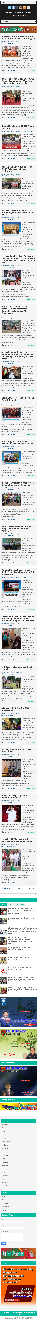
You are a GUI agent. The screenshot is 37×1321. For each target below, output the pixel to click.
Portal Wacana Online (18, 12)
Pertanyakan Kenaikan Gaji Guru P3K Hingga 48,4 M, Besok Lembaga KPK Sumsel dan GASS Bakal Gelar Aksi (18, 259)
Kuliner (4, 1138)
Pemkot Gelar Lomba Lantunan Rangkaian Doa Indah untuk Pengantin (16, 528)
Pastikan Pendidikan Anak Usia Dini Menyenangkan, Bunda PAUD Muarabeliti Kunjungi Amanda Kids (18, 618)
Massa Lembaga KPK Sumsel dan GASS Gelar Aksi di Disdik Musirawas (17, 169)
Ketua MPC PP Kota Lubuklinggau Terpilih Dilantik (17, 399)
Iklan (3, 1131)
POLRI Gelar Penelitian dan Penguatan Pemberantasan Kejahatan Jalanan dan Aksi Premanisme (14, 309)
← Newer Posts (5, 889)
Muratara (30, 131)
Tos (3, 1179)
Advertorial (5, 1124)
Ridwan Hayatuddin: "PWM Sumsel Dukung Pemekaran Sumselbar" (17, 484)
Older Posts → (32, 889)
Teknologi (5, 1175)
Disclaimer (5, 1128)
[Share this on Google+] (11, 70)
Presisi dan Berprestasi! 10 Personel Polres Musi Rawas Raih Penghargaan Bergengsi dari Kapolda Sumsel (21, 979)
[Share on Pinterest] (14, 70)
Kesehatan (5, 1135)
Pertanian (5, 1165)
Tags (10, 904)
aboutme (5, 1182)
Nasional (30, 577)
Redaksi (4, 1172)
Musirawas (9, 88)
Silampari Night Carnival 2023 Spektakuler (15, 709)
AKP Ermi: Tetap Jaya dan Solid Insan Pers (16, 668)
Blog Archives (20, 904)
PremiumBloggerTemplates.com (12, 1318)
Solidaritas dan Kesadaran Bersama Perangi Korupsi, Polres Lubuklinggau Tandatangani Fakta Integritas (17, 355)
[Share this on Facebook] (7, 70)
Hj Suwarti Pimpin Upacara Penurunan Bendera (14, 796)
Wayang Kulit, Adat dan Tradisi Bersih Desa (16, 750)
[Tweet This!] (9, 70)
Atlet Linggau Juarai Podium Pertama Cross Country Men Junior (18, 442)
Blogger (18, 1314)
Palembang (5, 1162)
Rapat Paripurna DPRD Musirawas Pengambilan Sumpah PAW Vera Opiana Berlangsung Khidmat (17, 81)
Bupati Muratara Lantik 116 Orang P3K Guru (17, 127)
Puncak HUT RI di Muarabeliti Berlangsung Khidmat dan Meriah (17, 840)
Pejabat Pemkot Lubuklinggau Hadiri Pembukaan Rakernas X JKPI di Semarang (18, 572)
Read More (30, 70)
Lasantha (29, 1317)
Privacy (4, 1169)
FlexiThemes (13, 1317)
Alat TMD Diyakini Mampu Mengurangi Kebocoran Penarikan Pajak (17, 212)
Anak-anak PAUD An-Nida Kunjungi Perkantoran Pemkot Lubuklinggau (18, 37)
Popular (4, 904)
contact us (5, 1186)
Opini (3, 1158)
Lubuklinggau (10, 43)
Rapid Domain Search (27, 1318)
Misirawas (5, 1145)
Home (19, 889)
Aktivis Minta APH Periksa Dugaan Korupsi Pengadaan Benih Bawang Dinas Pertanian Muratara (22, 989)
